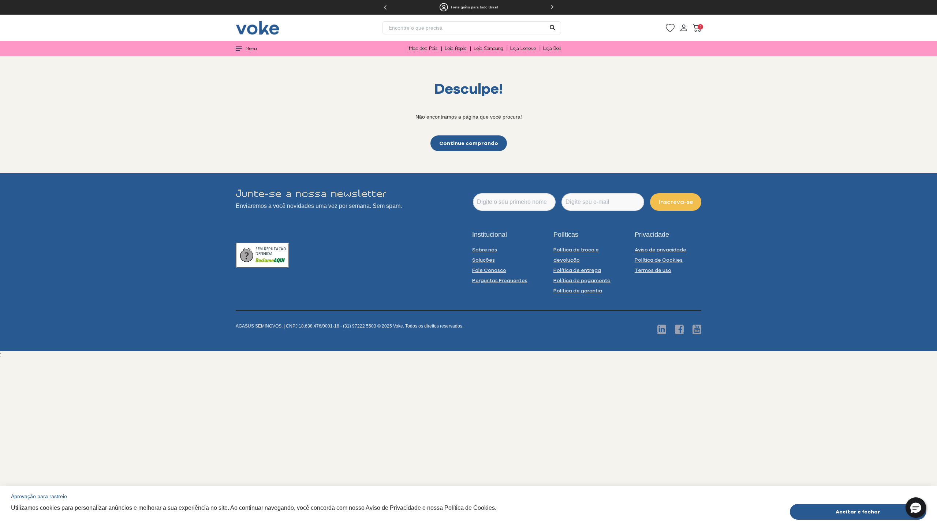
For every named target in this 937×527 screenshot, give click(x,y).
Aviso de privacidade (660, 250)
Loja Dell (552, 48)
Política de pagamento (582, 280)
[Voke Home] (258, 27)
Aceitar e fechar (858, 511)
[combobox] (471, 27)
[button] (670, 28)
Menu (251, 49)
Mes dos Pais (423, 48)
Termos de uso (653, 270)
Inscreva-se (676, 201)
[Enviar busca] (552, 27)
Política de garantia (577, 291)
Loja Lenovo (523, 48)
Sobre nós (484, 250)
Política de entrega (577, 270)
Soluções (483, 260)
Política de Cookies (659, 260)
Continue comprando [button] (468, 143)
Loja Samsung (488, 48)
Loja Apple (456, 48)
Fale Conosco (489, 270)
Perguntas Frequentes (499, 280)
